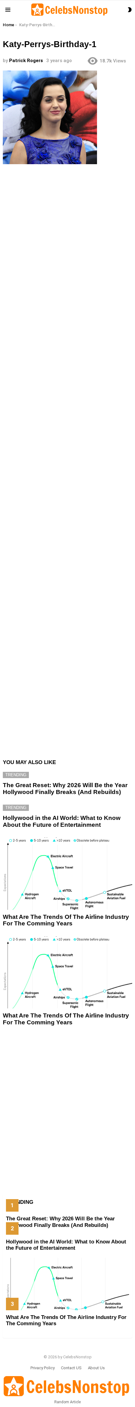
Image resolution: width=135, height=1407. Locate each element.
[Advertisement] (67, 458)
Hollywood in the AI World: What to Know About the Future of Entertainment (62, 821)
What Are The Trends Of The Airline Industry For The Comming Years (66, 920)
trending (15, 774)
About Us (96, 1367)
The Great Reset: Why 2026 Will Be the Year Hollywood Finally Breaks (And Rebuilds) (65, 788)
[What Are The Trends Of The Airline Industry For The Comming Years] (67, 873)
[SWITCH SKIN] (129, 10)
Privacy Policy (42, 1367)
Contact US (71, 1367)
